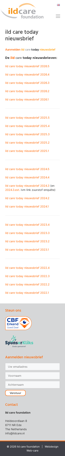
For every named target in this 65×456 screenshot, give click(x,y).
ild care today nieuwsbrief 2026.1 (27, 99)
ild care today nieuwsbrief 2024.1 (27, 206)
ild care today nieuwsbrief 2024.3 (27, 185)
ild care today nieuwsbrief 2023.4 (27, 224)
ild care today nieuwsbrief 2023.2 (27, 241)
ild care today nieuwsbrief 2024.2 (27, 198)
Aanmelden (30, 49)
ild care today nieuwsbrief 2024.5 (27, 169)
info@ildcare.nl (15, 433)
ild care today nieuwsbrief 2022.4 (27, 267)
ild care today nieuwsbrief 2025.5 (27, 117)
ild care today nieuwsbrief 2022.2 (27, 284)
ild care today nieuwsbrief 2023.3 (27, 233)
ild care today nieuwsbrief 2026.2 (27, 91)
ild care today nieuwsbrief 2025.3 (27, 134)
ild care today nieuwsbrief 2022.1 (27, 292)
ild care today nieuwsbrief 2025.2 (27, 142)
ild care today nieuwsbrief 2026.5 (27, 66)
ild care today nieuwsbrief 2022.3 (27, 276)
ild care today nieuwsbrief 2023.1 (27, 249)
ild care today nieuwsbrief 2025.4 (27, 126)
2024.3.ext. (12, 190)
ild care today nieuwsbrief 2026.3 (27, 83)
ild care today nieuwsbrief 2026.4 (27, 74)
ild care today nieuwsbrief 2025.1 (27, 151)
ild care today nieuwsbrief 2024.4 (27, 177)
